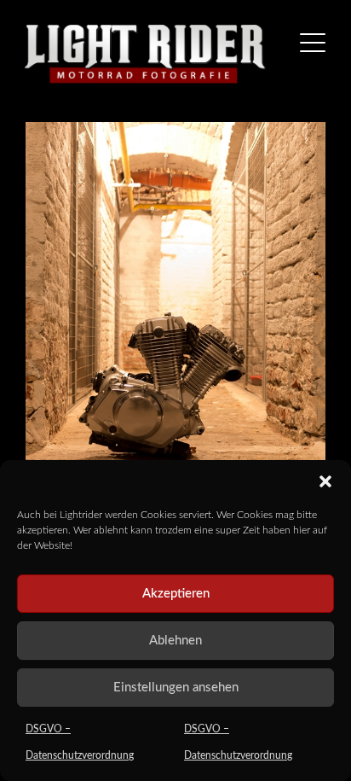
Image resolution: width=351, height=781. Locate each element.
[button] (325, 481)
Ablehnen (175, 640)
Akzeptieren (176, 593)
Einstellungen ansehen (176, 687)
